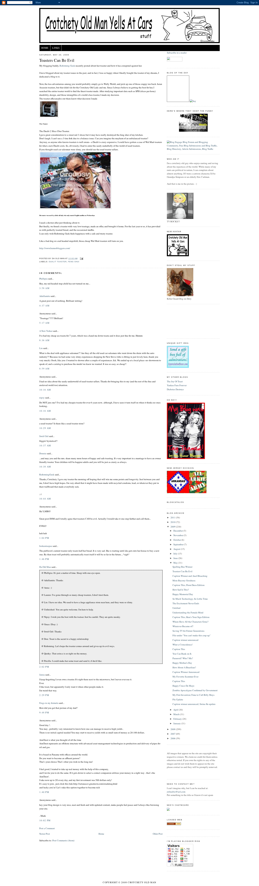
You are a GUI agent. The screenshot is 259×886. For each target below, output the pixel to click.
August (177, 549)
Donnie (42, 453)
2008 (173, 729)
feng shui (73, 262)
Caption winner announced (185, 640)
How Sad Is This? (180, 589)
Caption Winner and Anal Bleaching (189, 575)
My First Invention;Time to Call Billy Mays (193, 694)
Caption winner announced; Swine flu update (193, 704)
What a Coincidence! (182, 644)
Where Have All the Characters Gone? (190, 621)
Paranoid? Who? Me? (182, 658)
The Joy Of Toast (175, 381)
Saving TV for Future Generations (188, 630)
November (178, 535)
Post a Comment (47, 828)
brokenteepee (45, 546)
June (175, 558)
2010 (173, 522)
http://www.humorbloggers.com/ (54, 248)
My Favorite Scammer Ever (185, 676)
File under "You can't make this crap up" (191, 635)
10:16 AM (45, 389)
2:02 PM (44, 666)
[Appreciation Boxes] (178, 367)
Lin (41, 348)
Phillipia (43, 278)
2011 (173, 517)
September (178, 544)
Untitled (176, 607)
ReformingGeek (46, 474)
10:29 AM (45, 428)
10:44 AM (45, 498)
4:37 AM (44, 305)
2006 (173, 738)
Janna (42, 674)
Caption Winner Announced (185, 672)
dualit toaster (58, 262)
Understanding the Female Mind (187, 612)
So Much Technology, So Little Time (190, 598)
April (176, 709)
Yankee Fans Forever (177, 385)
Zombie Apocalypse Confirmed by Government (195, 690)
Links (56, 47)
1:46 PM (44, 559)
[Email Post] (81, 258)
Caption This (178, 649)
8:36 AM (44, 340)
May (175, 562)
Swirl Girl (43, 436)
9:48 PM (44, 712)
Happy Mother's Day (182, 662)
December (178, 530)
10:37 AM (45, 445)
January (177, 723)
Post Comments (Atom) (63, 840)
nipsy (42, 397)
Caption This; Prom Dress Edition (188, 585)
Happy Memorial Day (182, 594)
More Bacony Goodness (183, 580)
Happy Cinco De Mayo (183, 685)
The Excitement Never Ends (185, 603)
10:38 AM (45, 466)
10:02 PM (45, 820)
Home (44, 47)
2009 (173, 526)
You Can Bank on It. (182, 653)
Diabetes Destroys (175, 389)
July (175, 553)
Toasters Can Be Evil (56, 60)
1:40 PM (44, 792)
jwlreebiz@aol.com (176, 791)
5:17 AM (44, 322)
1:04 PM (44, 537)
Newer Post (44, 833)
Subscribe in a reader (177, 52)
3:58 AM (44, 288)
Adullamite (44, 296)
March (176, 714)
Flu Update (177, 699)
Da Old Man (45, 566)
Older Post (158, 833)
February (177, 718)
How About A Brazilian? (184, 667)
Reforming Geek (67, 65)
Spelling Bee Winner (182, 566)
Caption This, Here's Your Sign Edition (190, 617)
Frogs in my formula (48, 703)
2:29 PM (44, 695)
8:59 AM (44, 368)
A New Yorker (46, 330)
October (177, 539)
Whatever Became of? (182, 626)
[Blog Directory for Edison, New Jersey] (174, 824)
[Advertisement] (183, 321)
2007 (173, 733)
